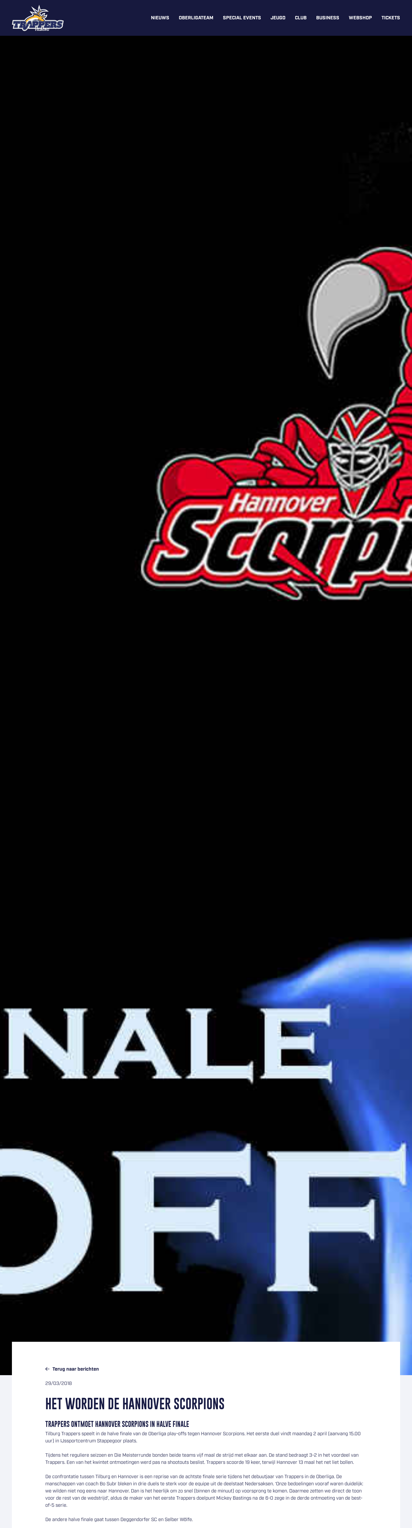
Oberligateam (196, 18)
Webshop (360, 18)
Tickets (390, 18)
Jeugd (278, 18)
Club (301, 18)
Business (327, 18)
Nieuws (160, 18)
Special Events (242, 18)
